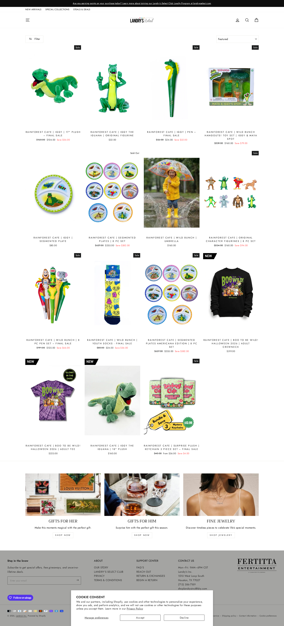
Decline (184, 618)
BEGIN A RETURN (146, 580)
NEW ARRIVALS (33, 9)
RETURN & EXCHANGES (150, 576)
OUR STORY (101, 567)
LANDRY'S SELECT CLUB (108, 572)
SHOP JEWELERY (221, 535)
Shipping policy (229, 615)
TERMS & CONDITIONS (108, 580)
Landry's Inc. (21, 615)
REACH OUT (143, 572)
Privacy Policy (135, 609)
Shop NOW (142, 535)
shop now (63, 535)
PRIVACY (99, 576)
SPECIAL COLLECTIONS (57, 9)
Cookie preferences (268, 615)
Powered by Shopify (37, 615)
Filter (37, 39)
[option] (142, 3)
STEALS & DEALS (81, 9)
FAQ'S (140, 567)
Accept (140, 618)
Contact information (248, 615)
